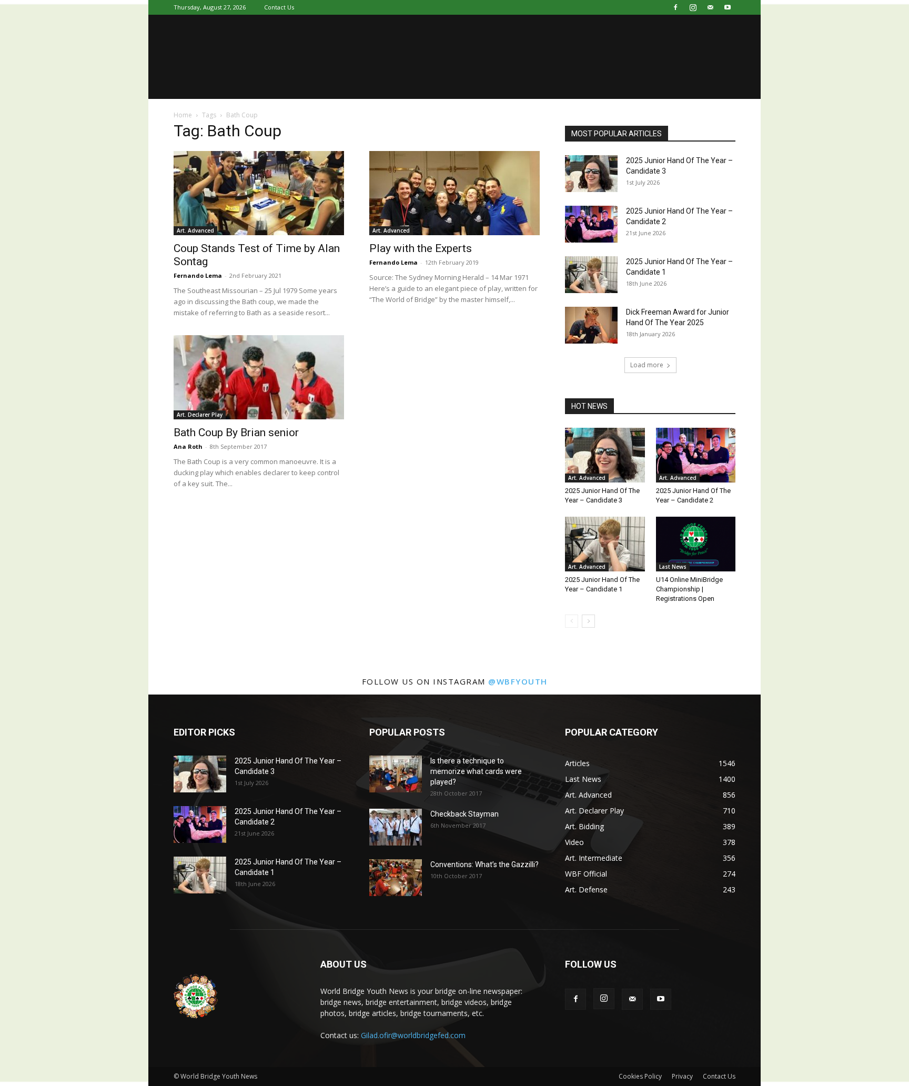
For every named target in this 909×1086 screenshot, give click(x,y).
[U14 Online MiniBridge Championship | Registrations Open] (696, 544)
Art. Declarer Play (200, 414)
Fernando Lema (198, 275)
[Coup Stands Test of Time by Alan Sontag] (259, 193)
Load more (646, 364)
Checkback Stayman (464, 814)
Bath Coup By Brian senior (236, 432)
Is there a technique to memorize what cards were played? (476, 771)
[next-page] (588, 621)
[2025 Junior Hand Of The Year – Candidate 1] (591, 274)
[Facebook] (675, 7)
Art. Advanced (195, 230)
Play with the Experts (420, 248)
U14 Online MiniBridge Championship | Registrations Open (689, 589)
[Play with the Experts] (454, 193)
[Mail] (710, 7)
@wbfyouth (518, 681)
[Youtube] (727, 7)
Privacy (682, 1076)
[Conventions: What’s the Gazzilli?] (395, 877)
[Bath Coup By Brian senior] (259, 377)
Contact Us (279, 7)
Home (183, 114)
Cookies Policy (640, 1076)
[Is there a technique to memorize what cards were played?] (395, 774)
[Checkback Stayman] (395, 827)
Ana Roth (188, 446)
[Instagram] (693, 7)
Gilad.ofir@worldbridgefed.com (413, 1035)
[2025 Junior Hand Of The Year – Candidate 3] (591, 173)
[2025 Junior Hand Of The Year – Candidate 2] (591, 224)
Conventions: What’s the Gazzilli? (484, 864)
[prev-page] (571, 621)
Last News (672, 566)
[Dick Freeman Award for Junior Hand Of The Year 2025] (591, 325)
